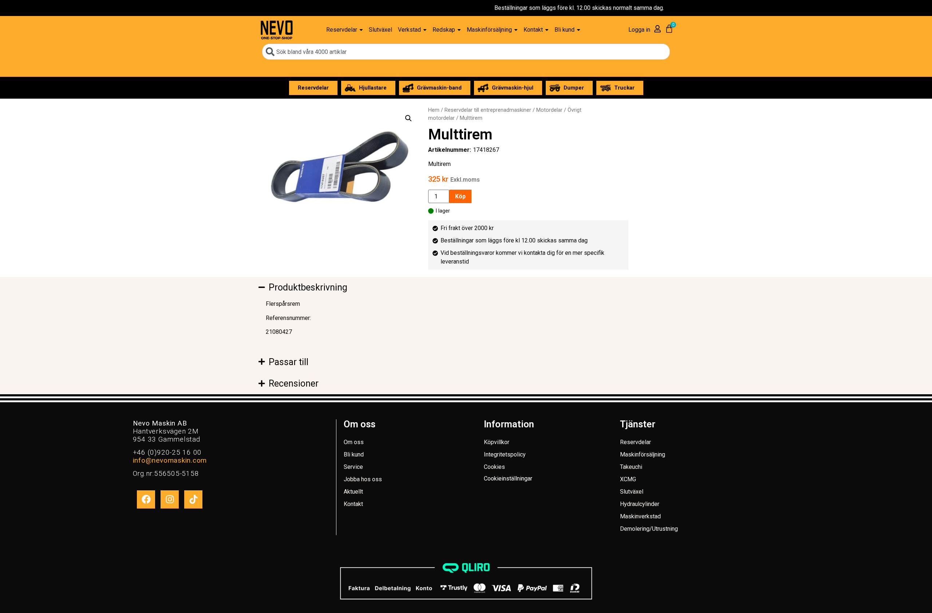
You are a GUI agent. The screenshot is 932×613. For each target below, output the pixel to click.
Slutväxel (631, 491)
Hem (433, 110)
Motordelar (549, 110)
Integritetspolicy (505, 454)
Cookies (494, 466)
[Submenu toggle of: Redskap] (459, 30)
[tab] (360, 287)
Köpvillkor (496, 442)
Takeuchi (631, 466)
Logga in (639, 29)
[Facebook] (146, 499)
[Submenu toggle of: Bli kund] (578, 30)
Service (353, 466)
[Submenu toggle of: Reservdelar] (361, 30)
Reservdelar (635, 442)
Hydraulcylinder (639, 504)
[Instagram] (170, 499)
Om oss (354, 442)
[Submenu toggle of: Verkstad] (425, 30)
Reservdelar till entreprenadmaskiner (488, 110)
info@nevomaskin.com (170, 460)
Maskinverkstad (640, 516)
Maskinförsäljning (642, 454)
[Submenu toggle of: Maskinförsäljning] (516, 30)
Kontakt (353, 504)
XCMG (628, 479)
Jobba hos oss (363, 479)
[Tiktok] (193, 499)
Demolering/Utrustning (649, 528)
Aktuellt (353, 491)
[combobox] (466, 52)
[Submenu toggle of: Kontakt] (547, 30)
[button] (408, 118)
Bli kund (354, 454)
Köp (460, 196)
